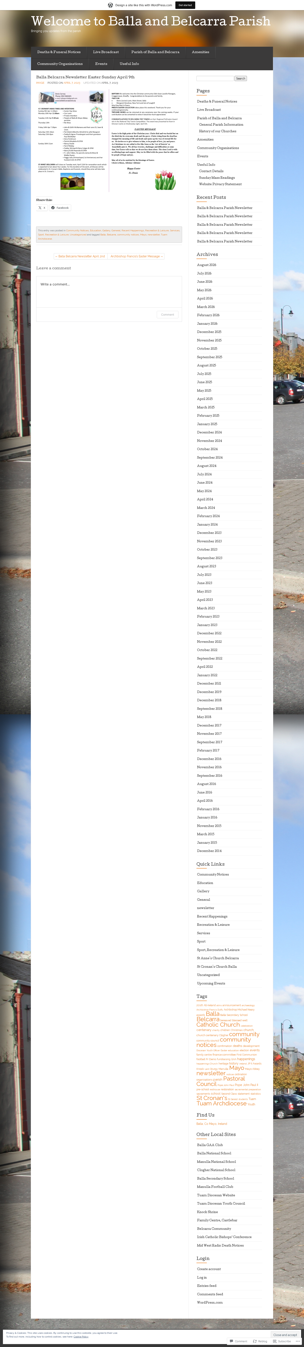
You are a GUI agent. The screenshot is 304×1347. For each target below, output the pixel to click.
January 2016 (207, 817)
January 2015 (207, 843)
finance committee (224, 1054)
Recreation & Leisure (157, 230)
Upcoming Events (211, 983)
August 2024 (207, 466)
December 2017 (209, 725)
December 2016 (209, 759)
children (225, 1030)
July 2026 (204, 273)
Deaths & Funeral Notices (59, 52)
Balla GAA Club (210, 1145)
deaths (237, 1046)
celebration (247, 1026)
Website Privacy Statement (220, 184)
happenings (246, 1059)
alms (219, 1005)
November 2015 (209, 826)
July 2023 (204, 575)
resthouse (215, 1089)
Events (101, 64)
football (200, 1059)
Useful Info (129, 64)
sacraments (203, 1093)
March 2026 (206, 307)
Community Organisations (60, 64)
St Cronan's (211, 1097)
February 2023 (208, 617)
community (244, 1034)
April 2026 (205, 298)
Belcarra (111, 234)
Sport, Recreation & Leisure (53, 234)
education (233, 1050)
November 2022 (209, 642)
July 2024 (204, 474)
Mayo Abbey (252, 1068)
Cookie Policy (81, 1336)
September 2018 (209, 709)
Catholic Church (218, 1024)
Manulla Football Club (215, 1187)
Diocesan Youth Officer (208, 1050)
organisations (204, 1079)
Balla (103, 234)
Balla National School (214, 1153)
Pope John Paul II (246, 1085)
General (115, 230)
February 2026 (208, 315)
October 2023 (207, 550)
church (248, 1030)
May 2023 (204, 592)
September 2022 (209, 658)
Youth (251, 1104)
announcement (232, 1005)
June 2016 (204, 792)
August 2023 (206, 566)
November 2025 (209, 340)
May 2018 (204, 717)
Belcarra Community (214, 1229)
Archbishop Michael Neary (239, 1009)
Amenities (200, 52)
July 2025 (204, 374)
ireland (243, 1063)
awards (200, 1015)
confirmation (224, 1046)
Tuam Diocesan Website (216, 1195)
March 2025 (206, 407)
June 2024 (205, 483)
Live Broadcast (106, 52)
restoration (227, 1089)
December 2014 (209, 851)
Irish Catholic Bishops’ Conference (224, 1237)
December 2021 (209, 683)
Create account (209, 1269)
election (244, 1050)
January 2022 (207, 675)
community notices (128, 234)
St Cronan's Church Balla (217, 967)
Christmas (237, 1030)
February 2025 (208, 416)
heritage (223, 1063)
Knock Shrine (207, 1212)
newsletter (154, 234)
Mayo (143, 234)
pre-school (202, 1089)
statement (244, 1093)
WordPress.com (210, 1303)
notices (230, 1074)
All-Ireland (210, 1005)
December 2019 (209, 692)
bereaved (225, 1020)
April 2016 (205, 801)
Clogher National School (216, 1170)
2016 (199, 1005)
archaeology (248, 1005)
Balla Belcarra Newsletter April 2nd (82, 256)
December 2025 (209, 332)
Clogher (223, 1035)
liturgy (214, 1068)
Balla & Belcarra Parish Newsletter (225, 208)
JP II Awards (254, 1063)
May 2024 (204, 491)
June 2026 (204, 282)
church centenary (207, 1035)
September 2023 (209, 558)
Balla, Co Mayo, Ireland (211, 1123)
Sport (201, 941)
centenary (203, 1030)
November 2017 (209, 734)
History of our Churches (217, 131)
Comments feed (210, 1294)
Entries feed (207, 1286)
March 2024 (206, 508)
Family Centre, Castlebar (217, 1220)
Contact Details (211, 171)
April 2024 (205, 499)
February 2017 (208, 750)
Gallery (106, 230)
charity (216, 1030)
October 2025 (207, 349)
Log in (202, 1278)
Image (40, 82)
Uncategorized (78, 234)
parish (217, 1079)
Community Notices (77, 230)
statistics (255, 1093)
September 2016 (209, 776)
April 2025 (205, 399)
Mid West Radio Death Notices (220, 1245)
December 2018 (209, 700)
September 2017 (209, 742)
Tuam (252, 1099)
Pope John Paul (226, 1085)
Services (175, 230)
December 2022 (209, 633)
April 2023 (205, 600)
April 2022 (205, 667)
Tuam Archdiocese (221, 1103)
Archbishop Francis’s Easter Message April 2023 (135, 257)
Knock (200, 1068)
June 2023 (204, 583)
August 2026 (206, 265)
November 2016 (209, 767)
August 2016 (206, 784)
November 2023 (209, 541)
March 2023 (206, 608)
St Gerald (233, 1099)
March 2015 (205, 834)
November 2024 (209, 441)
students (243, 1099)
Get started (185, 5)
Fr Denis (211, 1059)
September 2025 (209, 357)
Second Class (229, 1093)
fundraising (223, 1059)
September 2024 (210, 458)
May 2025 (204, 391)
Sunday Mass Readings (217, 178)
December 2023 (209, 533)
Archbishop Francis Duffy (209, 1009)
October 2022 (207, 650)
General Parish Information (221, 125)
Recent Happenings (133, 230)
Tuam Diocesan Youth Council (221, 1204)
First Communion (247, 1054)
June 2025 (204, 382)
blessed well (240, 1020)
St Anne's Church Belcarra (218, 958)
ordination (241, 1074)
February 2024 (208, 516)
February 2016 (208, 809)
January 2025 (207, 424)
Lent (207, 1069)
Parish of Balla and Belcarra (155, 52)
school (215, 1093)
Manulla (223, 1068)
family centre (204, 1054)
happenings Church (207, 1063)
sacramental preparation (248, 1089)
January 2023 (207, 625)
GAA (233, 1059)
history (233, 1063)
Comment (167, 314)
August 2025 (206, 365)
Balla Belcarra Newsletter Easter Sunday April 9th (85, 77)
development (251, 1046)
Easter (224, 1050)
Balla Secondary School (234, 1015)
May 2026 (204, 290)
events (255, 1050)
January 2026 (207, 324)
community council (207, 1040)
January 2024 (207, 525)
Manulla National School (216, 1162)
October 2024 (207, 449)
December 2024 (209, 432)
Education (95, 230)
